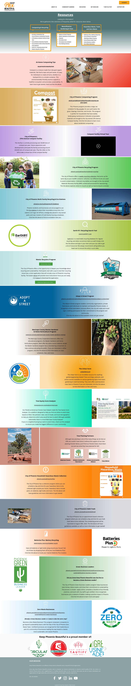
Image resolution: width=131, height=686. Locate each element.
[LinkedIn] (70, 678)
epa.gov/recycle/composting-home (46, 66)
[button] (54, 7)
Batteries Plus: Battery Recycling (92, 34)
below (38, 278)
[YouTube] (75, 678)
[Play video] (98, 146)
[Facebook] (54, 678)
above (35, 275)
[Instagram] (65, 678)
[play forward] (105, 648)
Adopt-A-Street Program (65, 34)
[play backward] (29, 648)
